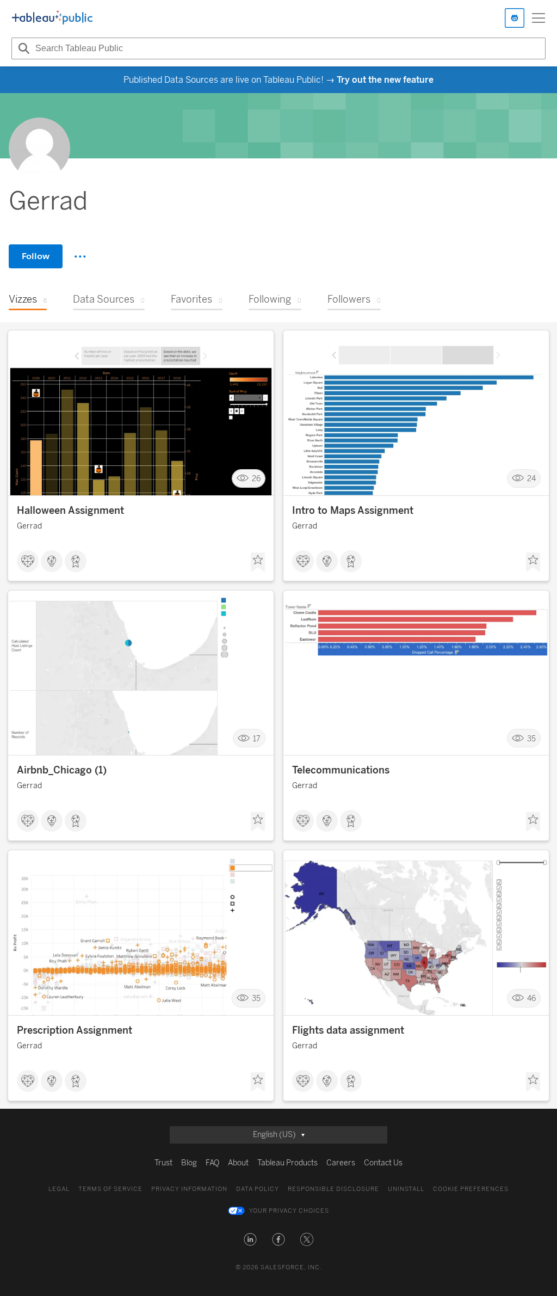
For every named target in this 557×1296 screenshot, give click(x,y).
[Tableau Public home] (52, 18)
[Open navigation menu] (538, 18)
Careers (340, 1163)
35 (531, 738)
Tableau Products (287, 1163)
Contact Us (383, 1163)
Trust (163, 1163)
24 (531, 478)
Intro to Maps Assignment (352, 511)
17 (257, 738)
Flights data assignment (348, 1030)
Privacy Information (189, 1189)
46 (531, 998)
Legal (59, 1189)
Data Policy (257, 1189)
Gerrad (29, 526)
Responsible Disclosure (333, 1189)
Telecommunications (340, 770)
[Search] (22, 48)
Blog (189, 1163)
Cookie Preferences (471, 1189)
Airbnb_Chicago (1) (62, 770)
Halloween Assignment (70, 511)
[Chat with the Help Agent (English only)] (514, 18)
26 (256, 478)
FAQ (212, 1163)
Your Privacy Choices (289, 1210)
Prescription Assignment (74, 1030)
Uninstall (406, 1189)
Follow (35, 256)
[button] (250, 1239)
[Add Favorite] (258, 562)
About (238, 1163)
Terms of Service (110, 1189)
